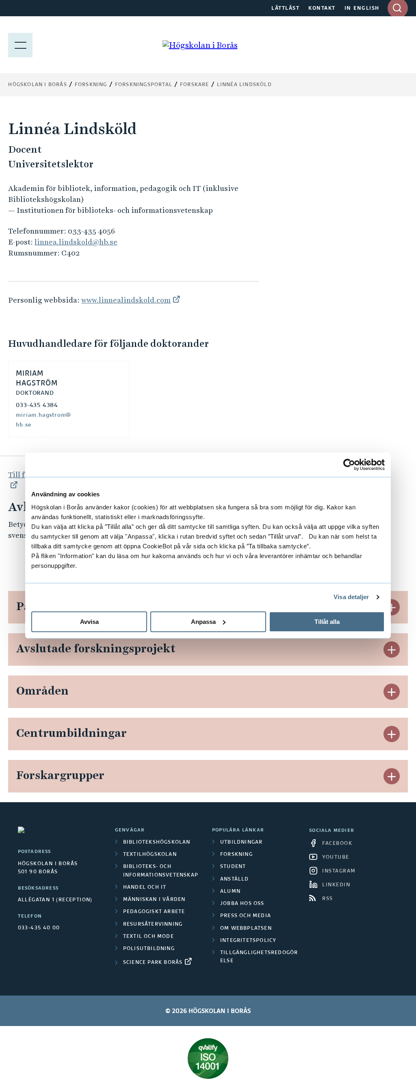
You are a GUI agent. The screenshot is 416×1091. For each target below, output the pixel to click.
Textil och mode (148, 936)
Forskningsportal (143, 85)
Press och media (245, 916)
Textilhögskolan (150, 854)
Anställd (234, 879)
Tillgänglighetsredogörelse (259, 957)
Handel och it (145, 887)
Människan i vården (154, 900)
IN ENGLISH (361, 8)
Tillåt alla (327, 621)
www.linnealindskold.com (126, 300)
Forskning (91, 85)
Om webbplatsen (246, 928)
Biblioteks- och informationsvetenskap (160, 871)
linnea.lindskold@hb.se (76, 242)
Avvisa (89, 621)
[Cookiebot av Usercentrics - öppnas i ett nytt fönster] (349, 465)
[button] (392, 607)
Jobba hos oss (242, 904)
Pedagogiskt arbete (154, 912)
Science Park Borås (153, 962)
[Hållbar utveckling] (207, 1058)
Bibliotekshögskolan (157, 842)
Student (233, 867)
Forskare (194, 85)
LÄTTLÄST (285, 8)
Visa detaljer (351, 596)
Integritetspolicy (248, 941)
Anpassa (203, 621)
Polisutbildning (149, 949)
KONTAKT (322, 8)
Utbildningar (241, 842)
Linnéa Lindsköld (244, 85)
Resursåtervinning (152, 924)
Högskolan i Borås (37, 85)
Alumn (230, 891)
